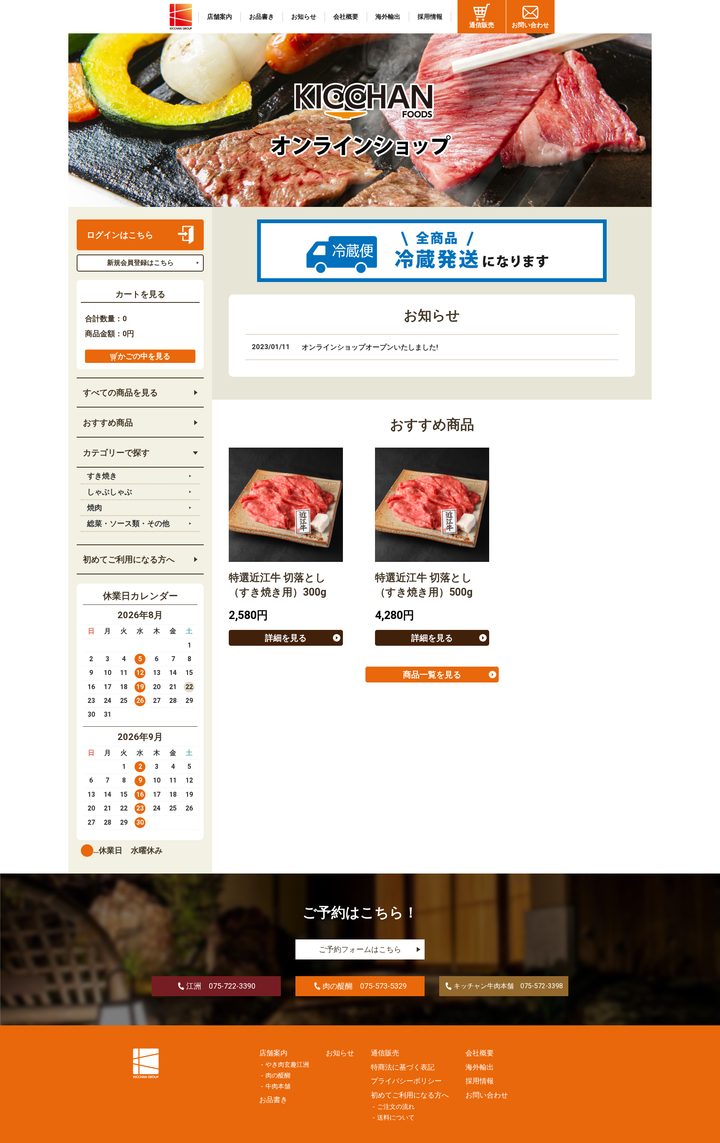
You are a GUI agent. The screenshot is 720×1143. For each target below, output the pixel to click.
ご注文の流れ (396, 1106)
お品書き (261, 16)
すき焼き (102, 475)
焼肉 (94, 507)
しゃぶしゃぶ (109, 491)
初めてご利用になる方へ (129, 559)
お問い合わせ (530, 25)
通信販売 (481, 25)
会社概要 (345, 16)
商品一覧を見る (432, 675)
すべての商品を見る (120, 393)
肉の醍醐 (277, 1075)
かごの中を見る (144, 356)
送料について (396, 1117)
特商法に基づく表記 (403, 1067)
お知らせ (303, 16)
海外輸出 (387, 16)
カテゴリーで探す (116, 453)
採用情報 (430, 16)
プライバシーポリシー (406, 1081)
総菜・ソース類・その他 (128, 523)
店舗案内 (219, 16)
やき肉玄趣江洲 (287, 1064)
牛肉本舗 (277, 1086)
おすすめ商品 (108, 423)
